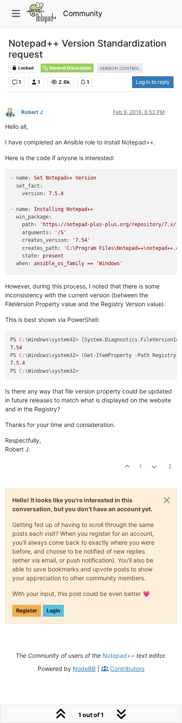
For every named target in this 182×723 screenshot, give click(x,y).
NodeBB (84, 668)
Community (82, 13)
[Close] (166, 500)
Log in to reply (153, 82)
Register (26, 610)
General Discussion (69, 68)
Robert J (32, 112)
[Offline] (13, 111)
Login (53, 610)
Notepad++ (118, 655)
